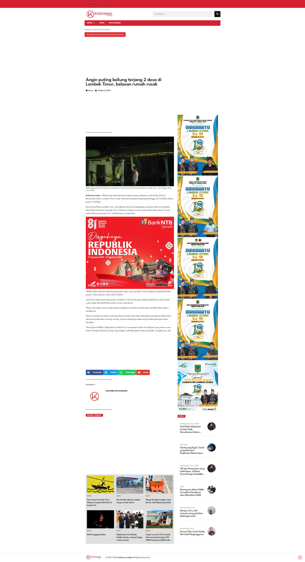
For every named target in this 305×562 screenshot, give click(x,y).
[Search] (217, 14)
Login (104, 4)
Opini (101, 23)
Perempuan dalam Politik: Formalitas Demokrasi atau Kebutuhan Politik (192, 492)
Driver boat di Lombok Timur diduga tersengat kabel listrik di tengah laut (99, 502)
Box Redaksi (92, 4)
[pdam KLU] (198, 175)
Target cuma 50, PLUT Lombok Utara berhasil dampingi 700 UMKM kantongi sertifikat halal (158, 537)
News (89, 23)
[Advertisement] (152, 57)
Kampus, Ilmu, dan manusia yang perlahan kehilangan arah (191, 513)
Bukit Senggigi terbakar (96, 535)
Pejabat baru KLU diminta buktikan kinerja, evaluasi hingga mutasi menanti (129, 537)
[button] (94, 372)
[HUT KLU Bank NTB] (198, 411)
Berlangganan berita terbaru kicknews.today (105, 34)
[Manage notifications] (300, 557)
